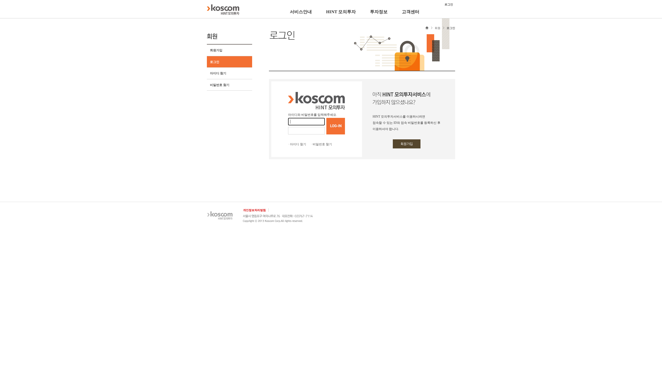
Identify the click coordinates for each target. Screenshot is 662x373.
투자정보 (379, 11)
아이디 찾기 (218, 73)
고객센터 (410, 11)
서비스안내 (301, 11)
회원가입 (216, 50)
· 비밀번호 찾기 (321, 144)
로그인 (214, 62)
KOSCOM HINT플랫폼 (223, 9)
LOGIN (335, 126)
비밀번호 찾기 (219, 85)
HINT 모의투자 (341, 11)
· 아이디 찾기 (297, 144)
